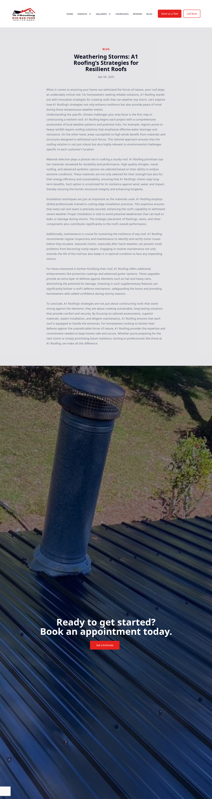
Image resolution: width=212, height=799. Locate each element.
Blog (149, 13)
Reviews (137, 13)
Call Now (192, 13)
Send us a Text (169, 13)
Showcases (122, 13)
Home (70, 13)
